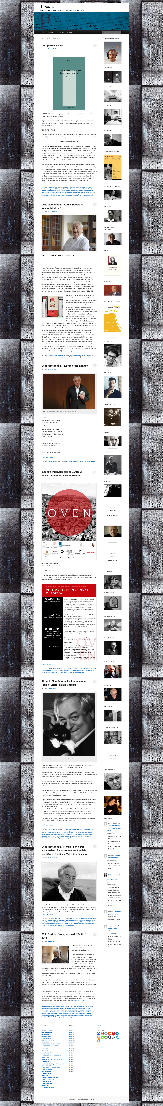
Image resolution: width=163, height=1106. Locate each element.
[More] (98, 1040)
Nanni (48, 1013)
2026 (70, 1030)
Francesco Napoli (46, 833)
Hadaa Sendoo (61, 190)
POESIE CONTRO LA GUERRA (50, 1078)
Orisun (60, 1013)
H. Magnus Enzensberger (67, 833)
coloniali (62, 1008)
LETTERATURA (46, 1058)
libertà (53, 1012)
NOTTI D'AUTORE (47, 1070)
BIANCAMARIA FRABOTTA (49, 1040)
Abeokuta (88, 1005)
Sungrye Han (45, 196)
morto (87, 1012)
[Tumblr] (109, 1037)
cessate (53, 1008)
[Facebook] (98, 1033)
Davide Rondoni (59, 670)
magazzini (61, 1012)
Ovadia (65, 1013)
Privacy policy (60, 32)
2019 (70, 1044)
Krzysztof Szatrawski (55, 192)
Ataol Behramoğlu (58, 189)
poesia (64, 357)
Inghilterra (78, 1010)
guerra (80, 1008)
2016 (70, 1050)
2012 (70, 1058)
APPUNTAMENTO (53, 669)
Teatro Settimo (80, 1015)
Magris (67, 1012)
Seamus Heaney (60, 836)
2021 (70, 1040)
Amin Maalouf (56, 1006)
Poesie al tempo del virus (73, 357)
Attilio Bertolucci (88, 829)
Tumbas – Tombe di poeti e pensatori (69, 923)
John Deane (81, 190)
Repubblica (51, 1015)
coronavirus (58, 357)
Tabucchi (73, 1015)
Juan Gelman (54, 834)
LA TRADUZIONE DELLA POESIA (51, 1056)
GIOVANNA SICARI (47, 1052)
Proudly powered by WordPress (86, 1099)
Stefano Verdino (69, 836)
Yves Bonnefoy (56, 838)
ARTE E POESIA (46, 1036)
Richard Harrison (67, 672)
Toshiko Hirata (60, 196)
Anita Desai (69, 1006)
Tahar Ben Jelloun (79, 836)
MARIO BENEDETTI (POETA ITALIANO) (53, 1064)
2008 (70, 1066)
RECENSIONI (61, 355)
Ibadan (51, 1010)
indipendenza (71, 1010)
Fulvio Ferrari (79, 461)
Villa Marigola (58, 925)
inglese (83, 1010)
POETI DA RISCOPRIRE (48, 1080)
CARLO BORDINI (46, 1042)
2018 (70, 1046)
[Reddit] (109, 1033)
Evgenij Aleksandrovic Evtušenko (82, 831)
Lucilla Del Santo (61, 920)
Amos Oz (62, 1006)
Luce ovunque (52, 920)
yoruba (61, 1017)
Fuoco (76, 1008)
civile (57, 1008)
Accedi (99, 1026)
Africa (93, 1005)
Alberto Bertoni (71, 669)
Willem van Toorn (76, 196)
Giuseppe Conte (91, 918)
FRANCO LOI (45, 1050)
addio (75, 355)
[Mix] (98, 1037)
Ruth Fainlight (90, 194)
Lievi (57, 1012)
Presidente (44, 1015)
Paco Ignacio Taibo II (72, 1013)
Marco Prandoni (46, 672)
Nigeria (56, 1013)
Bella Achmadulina (47, 831)
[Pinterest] (113, 1033)
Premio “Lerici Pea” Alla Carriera (55, 922)
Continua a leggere (48, 183)
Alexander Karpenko (82, 187)
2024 (70, 1034)
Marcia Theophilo (75, 834)
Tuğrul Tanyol (68, 196)
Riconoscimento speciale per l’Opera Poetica (76, 922)
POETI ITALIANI (52, 829)
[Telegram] (117, 1037)
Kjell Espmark (45, 192)
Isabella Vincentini (79, 833)
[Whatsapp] (102, 1037)
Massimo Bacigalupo (79, 920)
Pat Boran (73, 194)
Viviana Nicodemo (46, 838)
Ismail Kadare (88, 833)
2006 (70, 1070)
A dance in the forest (79, 1005)
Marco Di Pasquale (113, 874)
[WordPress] (113, 1037)
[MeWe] (117, 1033)
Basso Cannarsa (84, 1006)
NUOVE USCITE (52, 187)
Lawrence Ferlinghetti (64, 834)
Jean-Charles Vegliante (71, 190)
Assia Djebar (76, 1006)
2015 (70, 1052)
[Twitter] (106, 1033)
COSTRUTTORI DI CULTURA (50, 1046)
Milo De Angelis (84, 834)
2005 (70, 1072)
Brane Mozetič (67, 189)
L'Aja (43, 920)
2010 (70, 1062)
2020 (70, 1042)
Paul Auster (82, 1013)
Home (43, 32)
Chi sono (50, 32)
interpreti (88, 1010)
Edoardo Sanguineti (67, 831)
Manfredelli (72, 1012)
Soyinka (68, 1015)
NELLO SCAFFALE (47, 1066)
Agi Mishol (73, 829)
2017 (70, 1048)
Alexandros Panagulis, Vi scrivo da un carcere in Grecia (114, 828)
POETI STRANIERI (47, 1084)
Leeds (49, 1012)
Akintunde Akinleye (47, 1006)
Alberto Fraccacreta (82, 355)
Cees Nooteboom (76, 189)
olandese (88, 920)
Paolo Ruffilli (66, 194)
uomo (86, 1015)
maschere (83, 1012)
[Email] (106, 1037)
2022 (70, 1038)
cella (49, 1008)
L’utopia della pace (52, 45)
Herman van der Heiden (88, 670)
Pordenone (88, 1013)
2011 (70, 1060)
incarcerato (57, 1010)
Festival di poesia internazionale (72, 670)
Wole (49, 1017)
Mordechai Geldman (57, 194)
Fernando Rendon (51, 190)
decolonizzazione (69, 1008)
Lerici (46, 920)
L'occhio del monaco (89, 461)
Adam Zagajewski (71, 187)
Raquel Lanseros (81, 194)
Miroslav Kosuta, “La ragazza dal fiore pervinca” (113, 879)
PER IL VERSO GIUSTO (48, 1076)
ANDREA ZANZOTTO (48, 1032)
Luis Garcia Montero (67, 192)
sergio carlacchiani (113, 926)
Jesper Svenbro (46, 834)
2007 (70, 1068)
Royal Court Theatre (60, 1015)
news (52, 1013)
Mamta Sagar (76, 192)
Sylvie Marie (52, 196)
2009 (70, 1064)
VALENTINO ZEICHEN (54, 918)
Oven (61, 672)
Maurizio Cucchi (85, 192)
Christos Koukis (85, 189)
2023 (70, 1036)
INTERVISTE (45, 1054)
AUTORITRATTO (46, 1038)
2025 (70, 1032)
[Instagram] (102, 1033)
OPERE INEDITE (46, 1074)
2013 (70, 1056)
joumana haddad (89, 190)
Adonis (68, 829)
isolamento (44, 1012)
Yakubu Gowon (55, 1017)
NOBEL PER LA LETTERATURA (51, 1068)
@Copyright (70, 32)
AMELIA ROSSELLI (47, 1030)
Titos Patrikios (88, 836)
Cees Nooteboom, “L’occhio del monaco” (65, 365)
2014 (70, 1054)
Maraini (78, 1012)
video (43, 1090)
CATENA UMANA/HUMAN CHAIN (51, 1044)
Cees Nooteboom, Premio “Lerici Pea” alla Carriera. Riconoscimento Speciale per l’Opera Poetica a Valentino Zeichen (64, 850)
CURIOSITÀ (62, 1005)
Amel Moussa (80, 829)
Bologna (78, 669)
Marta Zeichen (70, 920)
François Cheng (56, 833)
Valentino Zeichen (84, 923)
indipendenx (64, 1010)
